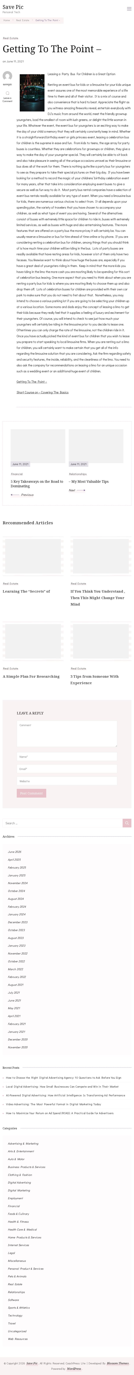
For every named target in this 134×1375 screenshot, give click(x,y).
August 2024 (16, 898)
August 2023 (16, 938)
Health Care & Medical (22, 1229)
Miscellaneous (17, 1260)
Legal (11, 1253)
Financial (14, 1206)
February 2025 (17, 867)
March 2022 (15, 969)
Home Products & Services (24, 1237)
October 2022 (16, 961)
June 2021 (14, 1000)
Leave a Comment (8, 99)
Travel (11, 1323)
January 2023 (16, 945)
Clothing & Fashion (20, 1175)
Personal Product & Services (25, 1268)
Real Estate (10, 38)
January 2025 (16, 875)
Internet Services (18, 1245)
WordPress (74, 1369)
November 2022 (17, 953)
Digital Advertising (19, 1182)
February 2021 (17, 1024)
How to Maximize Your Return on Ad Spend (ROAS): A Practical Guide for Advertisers (60, 1113)
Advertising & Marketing (23, 1143)
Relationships (16, 1292)
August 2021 (15, 984)
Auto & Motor (16, 1159)
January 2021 (16, 1031)
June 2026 (14, 851)
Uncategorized (17, 1331)
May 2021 (14, 1008)
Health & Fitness (18, 1221)
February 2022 (17, 977)
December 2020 (18, 1039)
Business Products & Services (26, 1167)
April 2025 (14, 859)
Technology (15, 1315)
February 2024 (17, 906)
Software (13, 1300)
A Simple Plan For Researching (31, 676)
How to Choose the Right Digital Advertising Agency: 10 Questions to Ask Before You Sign (63, 1077)
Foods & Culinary (18, 1213)
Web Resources (18, 1339)
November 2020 (18, 1047)
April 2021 (14, 1016)
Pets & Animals (17, 1276)
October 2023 (16, 930)
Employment (15, 1198)
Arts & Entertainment (21, 1151)
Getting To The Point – (32, 381)
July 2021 (14, 992)
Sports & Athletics (18, 1307)
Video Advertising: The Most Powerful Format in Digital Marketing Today (53, 1104)
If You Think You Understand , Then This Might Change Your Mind (97, 598)
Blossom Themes (117, 1363)
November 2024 (18, 883)
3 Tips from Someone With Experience (94, 679)
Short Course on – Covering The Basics (43, 392)
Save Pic (13, 6)
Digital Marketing (19, 1190)
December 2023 (17, 922)
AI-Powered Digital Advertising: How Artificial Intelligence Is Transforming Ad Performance (65, 1095)
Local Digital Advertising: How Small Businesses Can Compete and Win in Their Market (62, 1086)
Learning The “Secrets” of (26, 591)
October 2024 (16, 891)
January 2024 (16, 914)
